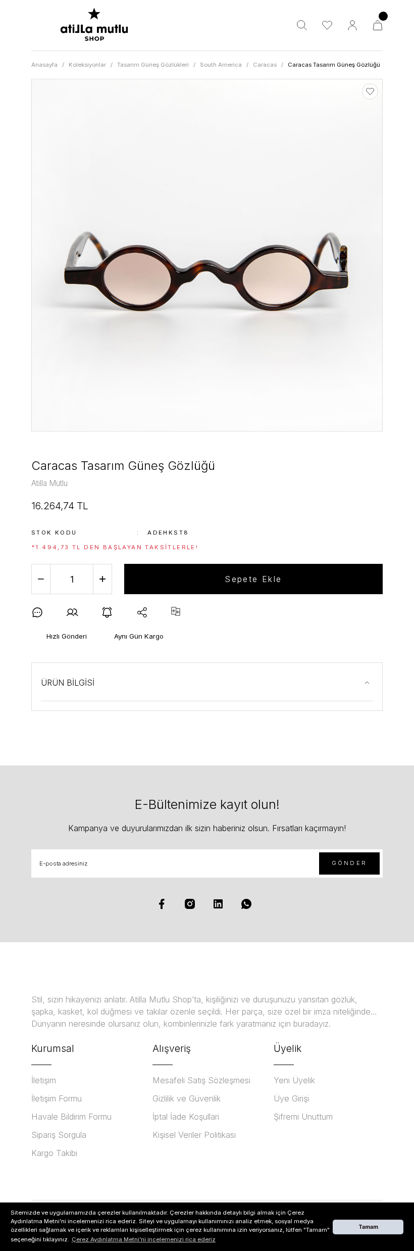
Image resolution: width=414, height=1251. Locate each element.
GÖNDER (349, 863)
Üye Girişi (291, 1098)
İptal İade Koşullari (185, 1117)
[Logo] (94, 25)
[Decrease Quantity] (41, 579)
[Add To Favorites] (370, 91)
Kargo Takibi (54, 1153)
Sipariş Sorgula (58, 1135)
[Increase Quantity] (102, 579)
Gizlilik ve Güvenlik (186, 1098)
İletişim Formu (56, 1098)
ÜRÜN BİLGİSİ (67, 683)
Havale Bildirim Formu (71, 1117)
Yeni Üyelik (294, 1080)
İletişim (43, 1080)
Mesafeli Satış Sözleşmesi (201, 1080)
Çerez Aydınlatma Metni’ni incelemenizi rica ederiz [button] (144, 1239)
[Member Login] (352, 25)
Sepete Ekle (253, 579)
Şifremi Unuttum (303, 1117)
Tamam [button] (368, 1227)
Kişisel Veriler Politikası (194, 1135)
